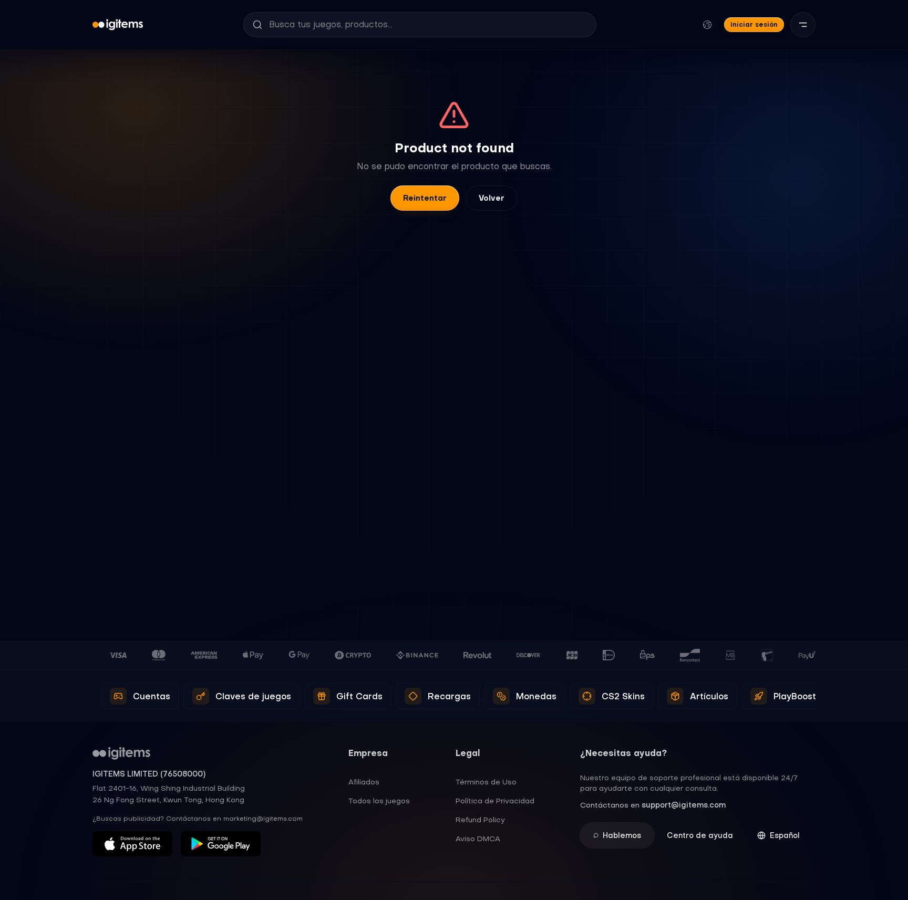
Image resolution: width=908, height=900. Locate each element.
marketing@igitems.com (263, 818)
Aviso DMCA (478, 838)
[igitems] (117, 24)
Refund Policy (480, 819)
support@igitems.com (684, 805)
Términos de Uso (486, 782)
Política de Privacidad (495, 800)
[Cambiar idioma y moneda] (707, 24)
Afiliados (363, 782)
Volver (491, 198)
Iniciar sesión (754, 24)
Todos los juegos (379, 800)
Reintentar (425, 198)
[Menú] (803, 24)
